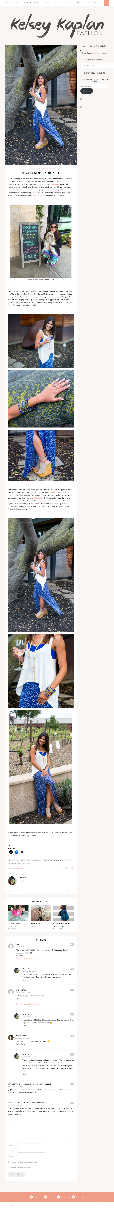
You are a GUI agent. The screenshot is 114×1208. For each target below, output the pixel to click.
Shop (57, 3)
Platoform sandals (62, 860)
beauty (93, 53)
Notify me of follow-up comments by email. (24, 1162)
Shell (18, 944)
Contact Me (80, 3)
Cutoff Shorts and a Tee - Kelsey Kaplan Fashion (28, 1103)
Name (10, 1145)
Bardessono (55, 184)
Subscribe (86, 91)
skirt (39, 492)
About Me (67, 3)
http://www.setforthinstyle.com (28, 1004)
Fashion (15, 3)
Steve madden (14, 863)
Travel (46, 169)
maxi (18, 501)
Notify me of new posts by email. (21, 1168)
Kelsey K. (21, 868)
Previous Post (14, 891)
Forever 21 (36, 860)
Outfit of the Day (35, 169)
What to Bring (55, 169)
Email (10, 1151)
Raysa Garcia (21, 1036)
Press (90, 3)
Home (7, 3)
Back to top (103, 1205)
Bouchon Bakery (39, 195)
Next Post (69, 891)
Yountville (26, 863)
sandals (54, 492)
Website (10, 1156)
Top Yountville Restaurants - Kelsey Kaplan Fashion (29, 1084)
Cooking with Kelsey (31, 3)
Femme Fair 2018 (36, 923)
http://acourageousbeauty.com (27, 958)
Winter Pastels (38, 498)
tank (39, 501)
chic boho (25, 860)
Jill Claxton (21, 990)
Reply (71, 944)
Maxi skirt (48, 860)
